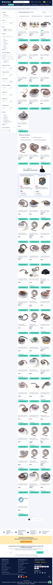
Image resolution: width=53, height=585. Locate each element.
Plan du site (14, 582)
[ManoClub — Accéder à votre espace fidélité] (44, 2)
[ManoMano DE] (24, 577)
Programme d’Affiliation (6, 572)
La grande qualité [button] (41, 175)
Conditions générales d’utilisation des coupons (10, 574)
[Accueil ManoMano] (6, 2)
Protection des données (27, 582)
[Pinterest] (40, 573)
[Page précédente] (27, 519)
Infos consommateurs (21, 583)
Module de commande (21, 8)
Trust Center (35, 582)
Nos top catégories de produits (23, 563)
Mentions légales (20, 582)
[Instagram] (42, 573)
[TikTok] (45, 573)
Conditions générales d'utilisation (44, 582)
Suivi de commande (5, 561)
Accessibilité (32, 583)
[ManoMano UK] (21, 577)
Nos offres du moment (22, 567)
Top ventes (20, 570)
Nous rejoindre (4, 570)
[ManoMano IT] (19, 577)
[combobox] (46, 12)
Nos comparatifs (21, 564)
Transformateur (27, 8)
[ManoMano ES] (26, 577)
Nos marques (20, 566)
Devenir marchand (5, 569)
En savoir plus (36, 555)
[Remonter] (49, 577)
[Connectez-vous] (47, 2)
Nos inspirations (21, 569)
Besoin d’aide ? (4, 564)
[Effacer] (28, 2)
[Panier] (50, 2)
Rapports (27, 583)
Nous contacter (4, 566)
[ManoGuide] (49, 582)
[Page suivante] (41, 519)
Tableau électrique (14, 8)
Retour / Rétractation (5, 563)
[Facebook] (37, 573)
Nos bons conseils (21, 561)
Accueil (2, 8)
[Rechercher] (14, 2)
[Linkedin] (35, 573)
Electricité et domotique (7, 8)
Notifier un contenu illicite (6, 567)
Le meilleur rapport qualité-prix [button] (26, 175)
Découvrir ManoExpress (22, 572)
